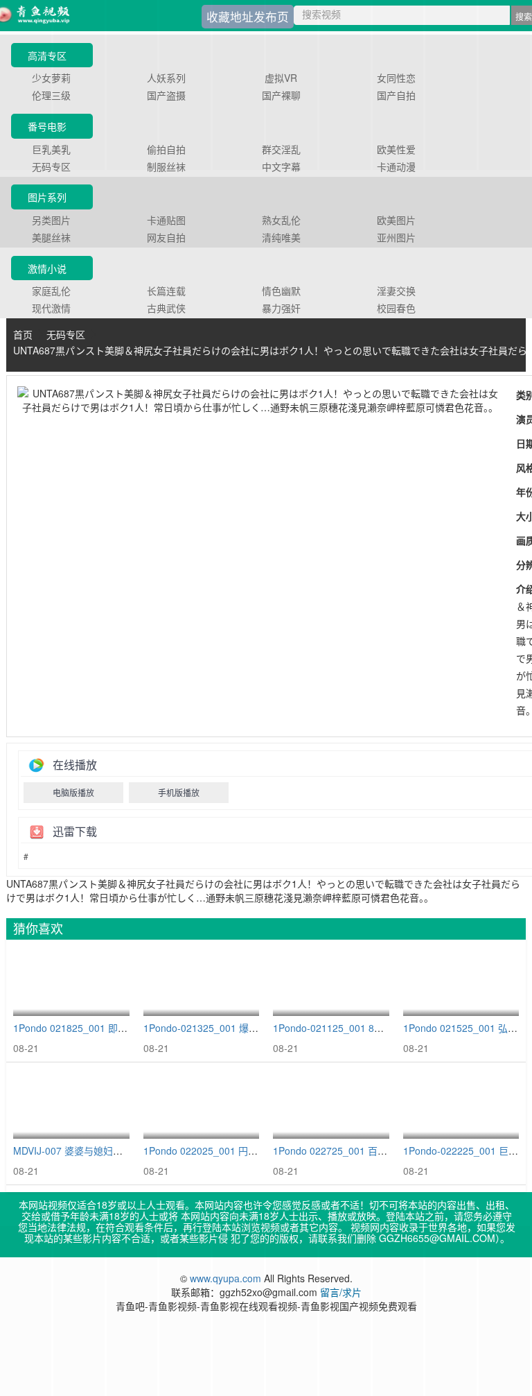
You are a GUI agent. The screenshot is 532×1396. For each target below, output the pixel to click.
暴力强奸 (281, 308)
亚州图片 (396, 237)
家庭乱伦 (51, 291)
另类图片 (51, 220)
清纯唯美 (281, 237)
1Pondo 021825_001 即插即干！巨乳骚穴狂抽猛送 (123, 1028)
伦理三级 (51, 95)
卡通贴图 (166, 220)
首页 (23, 334)
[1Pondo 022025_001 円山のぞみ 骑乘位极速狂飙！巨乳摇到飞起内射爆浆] (201, 1104)
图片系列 (47, 197)
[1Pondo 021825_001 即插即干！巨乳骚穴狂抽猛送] (71, 982)
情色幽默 (281, 291)
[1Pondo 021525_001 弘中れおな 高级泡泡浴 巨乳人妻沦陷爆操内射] (461, 982)
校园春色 (396, 308)
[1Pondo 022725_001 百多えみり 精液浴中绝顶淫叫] (331, 1104)
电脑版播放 (73, 792)
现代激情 (51, 308)
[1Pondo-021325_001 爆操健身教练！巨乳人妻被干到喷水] (201, 982)
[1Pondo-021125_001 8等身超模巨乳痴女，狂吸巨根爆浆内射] (331, 982)
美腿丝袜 (51, 237)
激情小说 (47, 268)
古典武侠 (166, 308)
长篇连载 (166, 291)
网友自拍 (166, 237)
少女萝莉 (51, 78)
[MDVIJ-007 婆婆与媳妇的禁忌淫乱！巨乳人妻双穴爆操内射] (71, 1104)
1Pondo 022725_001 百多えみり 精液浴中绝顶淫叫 (385, 1150)
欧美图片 (396, 220)
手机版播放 (179, 792)
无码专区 (51, 166)
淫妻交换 (396, 291)
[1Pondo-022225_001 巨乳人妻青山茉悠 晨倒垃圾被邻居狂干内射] (461, 1104)
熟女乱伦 (281, 220)
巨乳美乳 (51, 149)
